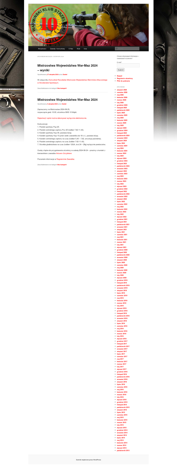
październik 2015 (123, 407)
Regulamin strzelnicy (125, 78)
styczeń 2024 (121, 158)
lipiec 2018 (121, 323)
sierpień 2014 (122, 435)
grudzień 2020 (122, 250)
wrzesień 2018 (122, 318)
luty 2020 (120, 275)
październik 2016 (123, 377)
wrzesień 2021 (122, 227)
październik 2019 (123, 285)
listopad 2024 (122, 133)
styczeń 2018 (121, 338)
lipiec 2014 (121, 438)
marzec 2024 (121, 153)
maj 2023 (120, 176)
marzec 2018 (121, 333)
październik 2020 (123, 255)
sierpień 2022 (122, 199)
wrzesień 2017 (122, 349)
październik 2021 (123, 224)
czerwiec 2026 (122, 92)
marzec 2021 (121, 242)
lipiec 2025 (121, 112)
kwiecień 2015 (122, 420)
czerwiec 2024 (122, 145)
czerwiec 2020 (122, 265)
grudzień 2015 (122, 402)
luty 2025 (120, 125)
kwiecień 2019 (122, 300)
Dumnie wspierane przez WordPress (88, 460)
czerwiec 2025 (122, 115)
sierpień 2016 (122, 382)
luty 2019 (120, 306)
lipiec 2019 (121, 293)
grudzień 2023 (122, 161)
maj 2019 (120, 298)
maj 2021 (120, 237)
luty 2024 (120, 156)
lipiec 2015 (121, 412)
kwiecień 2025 (122, 120)
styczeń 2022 (121, 217)
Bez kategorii (61, 88)
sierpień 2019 (122, 290)
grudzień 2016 (122, 372)
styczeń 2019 (121, 308)
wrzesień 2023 (122, 168)
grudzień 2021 (122, 219)
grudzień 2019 (122, 280)
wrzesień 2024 (122, 138)
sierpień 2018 (122, 321)
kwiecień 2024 (122, 151)
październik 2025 (123, 110)
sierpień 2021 (122, 229)
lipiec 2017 (121, 354)
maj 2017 (120, 359)
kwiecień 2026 (122, 97)
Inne (85, 48)
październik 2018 (123, 316)
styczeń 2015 (121, 427)
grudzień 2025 (122, 105)
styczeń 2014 (121, 448)
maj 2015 (120, 417)
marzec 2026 (121, 100)
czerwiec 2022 (122, 204)
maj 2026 (120, 95)
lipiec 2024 (121, 143)
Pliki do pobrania (123, 81)
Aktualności (42, 48)
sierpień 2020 (122, 260)
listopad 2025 (122, 107)
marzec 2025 (121, 123)
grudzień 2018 (122, 311)
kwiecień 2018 (122, 331)
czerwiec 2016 (122, 387)
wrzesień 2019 (122, 288)
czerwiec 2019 (122, 295)
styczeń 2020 (121, 277)
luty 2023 (120, 184)
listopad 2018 (122, 313)
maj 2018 (120, 328)
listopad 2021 (122, 222)
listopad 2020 (122, 252)
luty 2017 (120, 366)
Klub (78, 48)
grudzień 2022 (122, 189)
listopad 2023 (122, 163)
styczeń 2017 (121, 369)
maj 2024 (120, 148)
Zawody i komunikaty (57, 48)
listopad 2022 (122, 191)
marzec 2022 (121, 211)
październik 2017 (123, 346)
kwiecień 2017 (122, 361)
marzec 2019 (121, 303)
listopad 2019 (122, 283)
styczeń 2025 (121, 128)
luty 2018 (120, 336)
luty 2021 (120, 245)
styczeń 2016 (121, 399)
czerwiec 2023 (122, 173)
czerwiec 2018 (122, 326)
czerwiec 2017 (122, 356)
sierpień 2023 (122, 171)
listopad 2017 (122, 343)
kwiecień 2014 (122, 443)
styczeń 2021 (121, 247)
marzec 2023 (121, 181)
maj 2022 (120, 206)
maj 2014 (120, 440)
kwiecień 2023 (122, 178)
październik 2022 (123, 194)
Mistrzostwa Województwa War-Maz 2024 (67, 99)
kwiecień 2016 (122, 392)
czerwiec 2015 (122, 415)
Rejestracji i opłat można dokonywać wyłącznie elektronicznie (61, 118)
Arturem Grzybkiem (64, 153)
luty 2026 (120, 102)
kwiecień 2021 (122, 239)
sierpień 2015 (122, 410)
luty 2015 (120, 425)
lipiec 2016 (121, 384)
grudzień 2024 (122, 130)
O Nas (71, 48)
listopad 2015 (122, 404)
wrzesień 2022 (122, 196)
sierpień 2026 (122, 90)
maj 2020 (120, 267)
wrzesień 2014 (122, 432)
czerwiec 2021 (122, 234)
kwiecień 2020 (122, 270)
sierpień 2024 (122, 140)
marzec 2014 (121, 445)
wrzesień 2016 (122, 379)
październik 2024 (123, 135)
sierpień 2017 (122, 351)
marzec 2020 (121, 272)
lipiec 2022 (121, 201)
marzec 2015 (121, 422)
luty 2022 (120, 214)
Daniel (65, 74)
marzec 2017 (121, 364)
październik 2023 (123, 166)
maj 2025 (120, 117)
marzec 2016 (121, 394)
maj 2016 (120, 389)
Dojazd (119, 76)
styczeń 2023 (121, 186)
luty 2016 (120, 397)
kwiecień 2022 (122, 209)
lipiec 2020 (121, 262)
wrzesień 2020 (122, 257)
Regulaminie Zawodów (65, 159)
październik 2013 (123, 450)
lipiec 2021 (121, 232)
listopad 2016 (122, 374)
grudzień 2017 (122, 341)
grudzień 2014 (122, 430)
